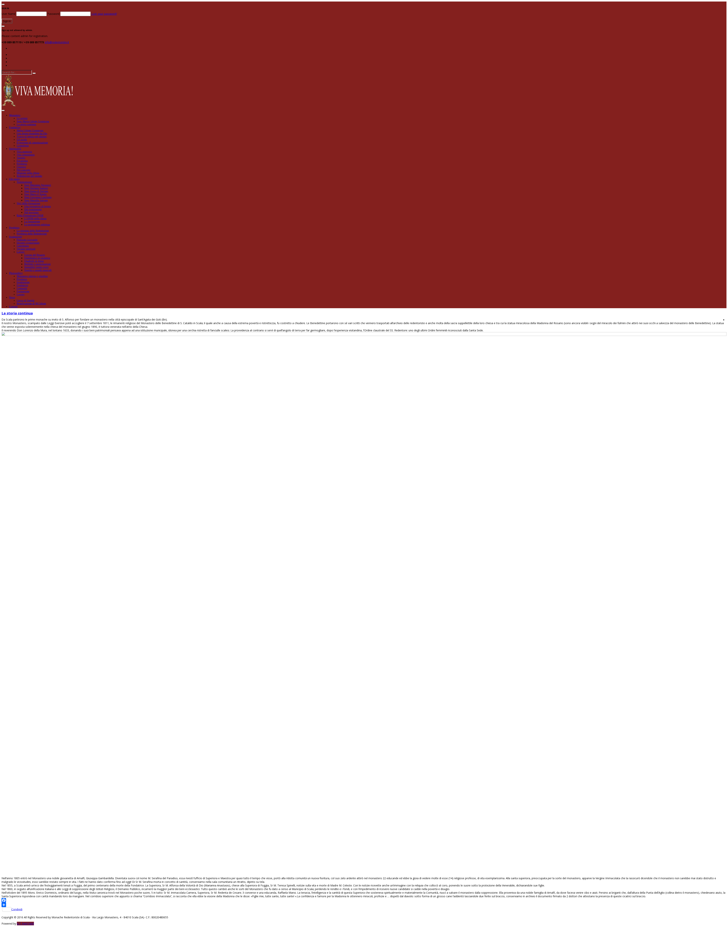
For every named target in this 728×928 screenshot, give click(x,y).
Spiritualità (15, 148)
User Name (9, 14)
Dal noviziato (31, 212)
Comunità (22, 288)
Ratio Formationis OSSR (30, 215)
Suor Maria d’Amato (35, 194)
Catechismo (23, 245)
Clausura (21, 166)
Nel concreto (23, 170)
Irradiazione (15, 236)
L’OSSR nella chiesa (35, 218)
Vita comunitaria (26, 154)
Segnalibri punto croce (36, 267)
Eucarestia (22, 160)
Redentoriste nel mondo (29, 176)
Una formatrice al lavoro (37, 206)
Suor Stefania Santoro (36, 188)
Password (53, 14)
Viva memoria (24, 151)
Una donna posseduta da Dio (32, 133)
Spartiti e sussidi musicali (38, 270)
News (12, 297)
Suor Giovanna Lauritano (38, 197)
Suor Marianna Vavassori (37, 185)
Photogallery (16, 273)
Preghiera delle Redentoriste (32, 233)
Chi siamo (14, 179)
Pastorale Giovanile (27, 239)
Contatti (13, 306)
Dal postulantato (33, 209)
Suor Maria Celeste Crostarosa (33, 121)
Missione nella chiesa (28, 173)
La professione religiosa (37, 224)
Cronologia (23, 145)
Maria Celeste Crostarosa (30, 130)
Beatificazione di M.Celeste (31, 303)
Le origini (22, 118)
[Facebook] (364, 900)
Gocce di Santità (25, 300)
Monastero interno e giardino (32, 276)
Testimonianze (24, 182)
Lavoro (20, 252)
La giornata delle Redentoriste (33, 230)
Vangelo (21, 157)
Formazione (23, 291)
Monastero (14, 115)
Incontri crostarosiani (28, 242)
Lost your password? (104, 14)
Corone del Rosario (34, 255)
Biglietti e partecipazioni (37, 264)
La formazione (32, 221)
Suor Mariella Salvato (36, 200)
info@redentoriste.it (57, 42)
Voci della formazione (28, 203)
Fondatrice (14, 127)
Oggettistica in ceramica (37, 258)
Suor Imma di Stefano (36, 191)
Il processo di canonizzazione (32, 142)
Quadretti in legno (34, 261)
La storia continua (26, 124)
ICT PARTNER (25, 923)
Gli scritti (22, 139)
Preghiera (22, 163)
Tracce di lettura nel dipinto (32, 136)
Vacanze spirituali (26, 248)
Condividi (16, 909)
